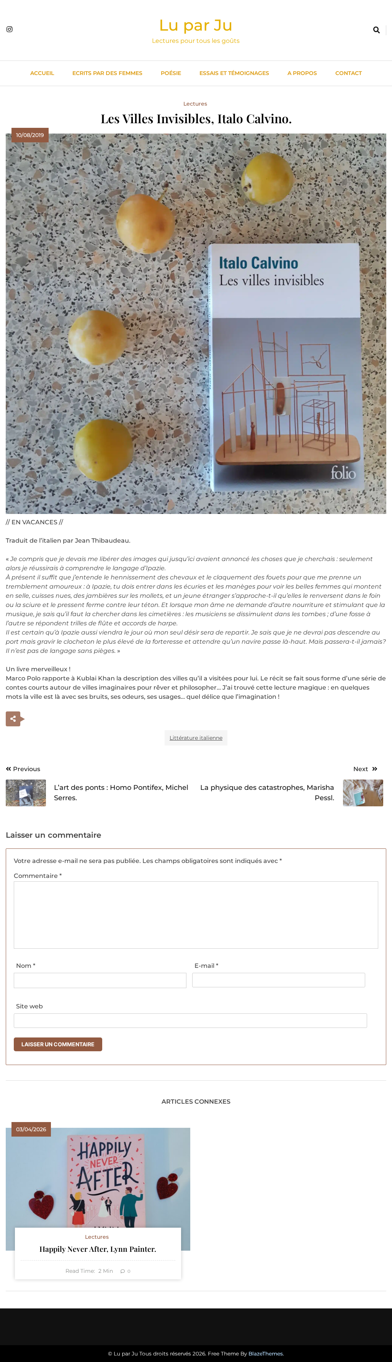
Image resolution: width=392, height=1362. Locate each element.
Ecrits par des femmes (107, 73)
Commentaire (38, 875)
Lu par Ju (196, 24)
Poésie (171, 73)
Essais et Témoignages (234, 73)
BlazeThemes (265, 1354)
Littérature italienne (196, 737)
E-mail (206, 965)
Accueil (42, 73)
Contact (348, 73)
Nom (25, 965)
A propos (302, 73)
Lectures (195, 103)
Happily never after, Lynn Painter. (97, 1249)
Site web (29, 1006)
